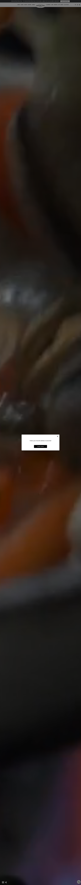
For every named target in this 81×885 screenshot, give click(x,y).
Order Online (40, 446)
